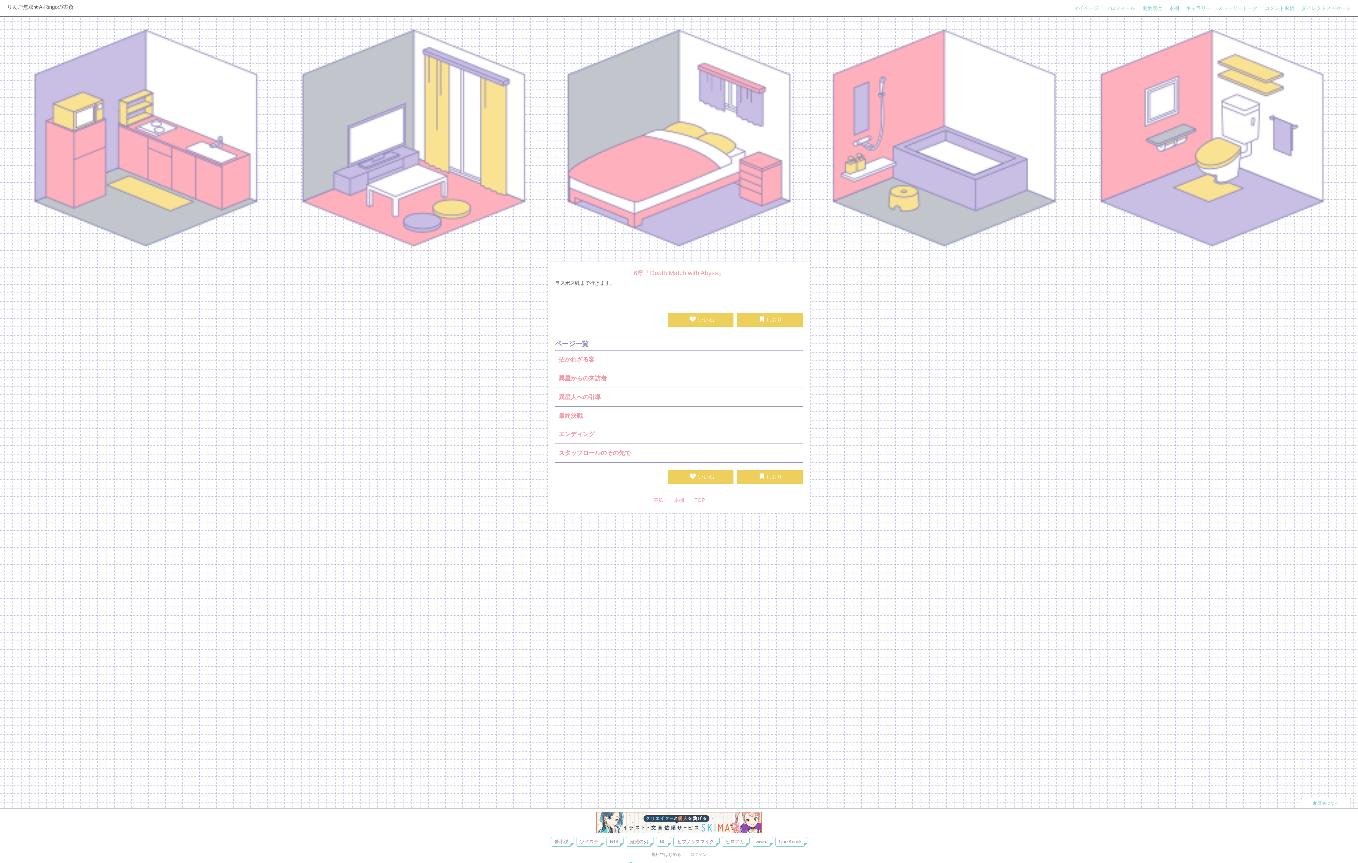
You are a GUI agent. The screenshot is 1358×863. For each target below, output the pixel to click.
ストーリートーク (1238, 8)
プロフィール (1120, 8)
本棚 (1174, 8)
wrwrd (761, 841)
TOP (700, 500)
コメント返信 (1279, 8)
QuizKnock (790, 841)
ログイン (698, 854)
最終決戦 (571, 415)
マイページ (1086, 8)
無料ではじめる (666, 854)
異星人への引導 (580, 397)
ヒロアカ (735, 841)
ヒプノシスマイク (695, 841)
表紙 (658, 500)
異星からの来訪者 (583, 378)
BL (663, 841)
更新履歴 (1152, 8)
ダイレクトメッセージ (1326, 8)
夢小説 (561, 841)
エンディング (577, 434)
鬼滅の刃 (639, 841)
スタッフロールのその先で (595, 453)
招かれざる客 (577, 359)
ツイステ (589, 841)
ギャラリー (1198, 8)
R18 (614, 841)
